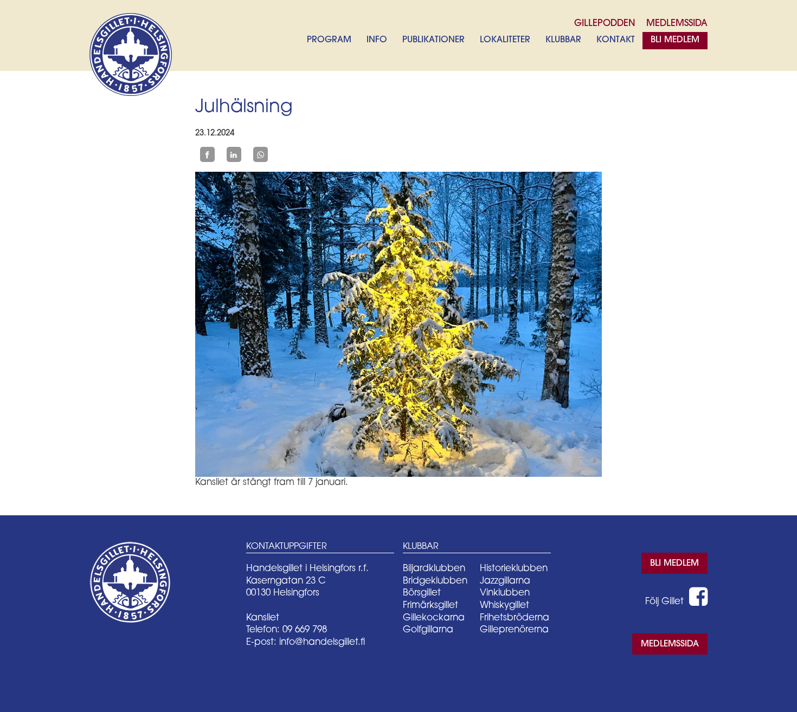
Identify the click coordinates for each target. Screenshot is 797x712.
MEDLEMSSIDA (677, 23)
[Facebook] (207, 154)
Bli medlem (675, 40)
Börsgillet (422, 593)
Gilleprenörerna (514, 630)
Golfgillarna (428, 630)
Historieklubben (514, 568)
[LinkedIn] (234, 154)
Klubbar (563, 40)
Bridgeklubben (435, 581)
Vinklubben (505, 593)
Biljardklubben (434, 568)
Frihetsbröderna (514, 618)
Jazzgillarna (505, 581)
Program (329, 40)
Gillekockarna (434, 618)
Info (377, 40)
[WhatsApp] (260, 154)
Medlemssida (670, 644)
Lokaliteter (505, 40)
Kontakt (615, 40)
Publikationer (433, 40)
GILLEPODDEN (604, 23)
